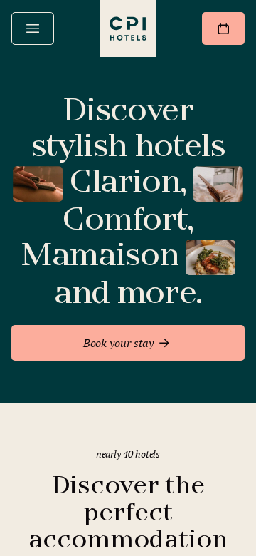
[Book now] (223, 28)
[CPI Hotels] (128, 28)
